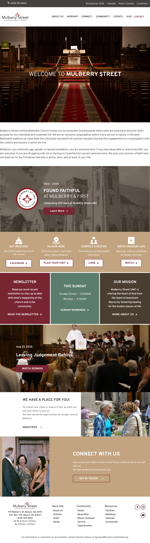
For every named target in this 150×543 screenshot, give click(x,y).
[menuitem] (95, 4)
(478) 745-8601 (19, 3)
